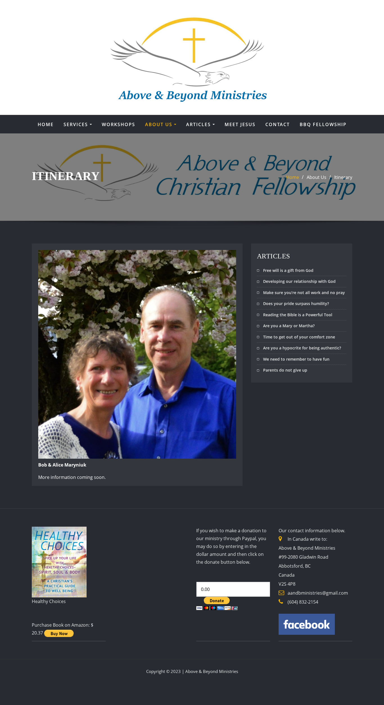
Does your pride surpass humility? (296, 303)
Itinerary (343, 177)
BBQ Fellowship (323, 124)
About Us (159, 124)
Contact (277, 124)
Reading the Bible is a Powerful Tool (297, 314)
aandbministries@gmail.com (318, 593)
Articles (199, 124)
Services (77, 124)
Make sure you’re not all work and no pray (304, 292)
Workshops (118, 124)
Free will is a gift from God (288, 270)
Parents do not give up (285, 370)
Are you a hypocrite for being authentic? (302, 348)
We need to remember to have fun (296, 359)
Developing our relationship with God (299, 281)
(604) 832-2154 (303, 602)
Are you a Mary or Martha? (289, 325)
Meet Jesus (240, 124)
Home (46, 124)
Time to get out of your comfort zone (299, 337)
